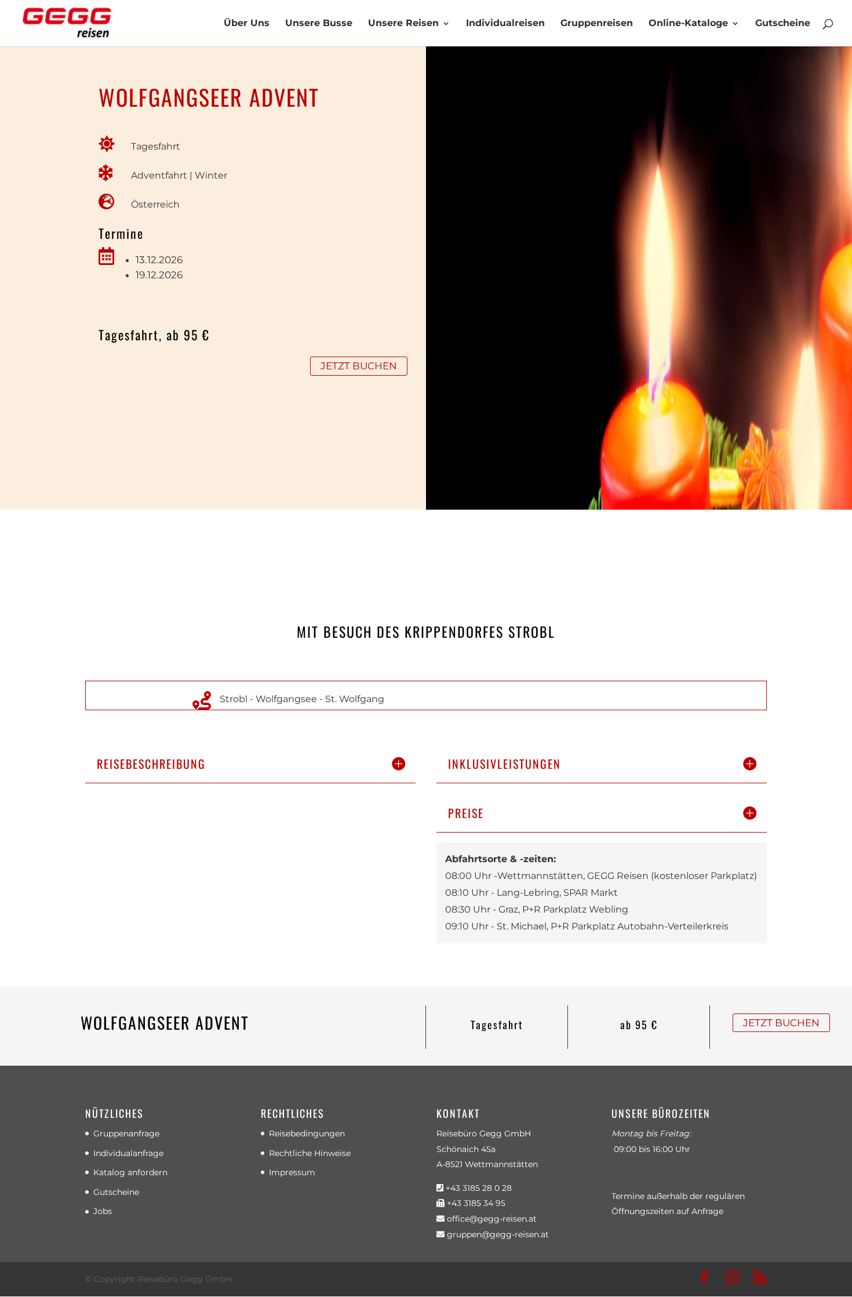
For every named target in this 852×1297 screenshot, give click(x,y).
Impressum (292, 1172)
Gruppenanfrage (126, 1133)
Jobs (102, 1211)
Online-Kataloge (688, 23)
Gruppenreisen (596, 23)
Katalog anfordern (130, 1172)
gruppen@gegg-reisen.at (497, 1234)
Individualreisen (505, 23)
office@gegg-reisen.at (491, 1219)
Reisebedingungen (307, 1133)
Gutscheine (782, 23)
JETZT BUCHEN (359, 366)
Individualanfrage (128, 1153)
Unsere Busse (318, 23)
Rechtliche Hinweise (310, 1153)
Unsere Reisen (403, 23)
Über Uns (247, 23)
